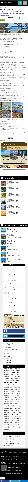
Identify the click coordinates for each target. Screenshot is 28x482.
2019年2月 (6, 405)
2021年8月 (12, 387)
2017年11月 (12, 412)
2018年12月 (18, 405)
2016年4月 (12, 422)
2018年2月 (17, 410)
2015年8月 (6, 426)
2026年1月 (6, 370)
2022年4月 (17, 382)
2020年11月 (12, 391)
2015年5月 (17, 426)
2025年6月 (6, 374)
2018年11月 (6, 407)
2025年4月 (17, 374)
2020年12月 (6, 391)
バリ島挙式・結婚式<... (22, 160)
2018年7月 (6, 408)
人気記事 (8, 15)
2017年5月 (6, 416)
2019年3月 (17, 403)
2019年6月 (17, 401)
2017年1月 (6, 418)
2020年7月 (17, 393)
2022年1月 (17, 384)
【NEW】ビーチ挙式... (5, 160)
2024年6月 (17, 376)
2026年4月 (6, 368)
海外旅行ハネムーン (8, 445)
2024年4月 (6, 378)
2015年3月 (12, 427)
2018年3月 (12, 410)
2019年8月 (6, 401)
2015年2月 (17, 427)
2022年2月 (12, 384)
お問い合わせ (3, 452)
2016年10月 (18, 418)
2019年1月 (12, 405)
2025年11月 (18, 370)
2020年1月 (17, 397)
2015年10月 (12, 424)
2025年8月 (12, 372)
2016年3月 (17, 422)
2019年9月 (18, 399)
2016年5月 (6, 422)
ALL (4, 147)
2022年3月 (6, 384)
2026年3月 (12, 368)
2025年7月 (18, 372)
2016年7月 (12, 420)
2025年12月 (12, 370)
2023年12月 (12, 380)
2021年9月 (6, 387)
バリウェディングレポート (14, 436)
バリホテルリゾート (4, 13)
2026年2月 (17, 368)
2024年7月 (12, 376)
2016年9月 (6, 420)
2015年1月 (6, 429)
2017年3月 (12, 416)
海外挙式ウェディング (17, 148)
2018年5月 (17, 408)
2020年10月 (18, 391)
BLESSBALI (23, 225)
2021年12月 (6, 386)
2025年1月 (6, 376)
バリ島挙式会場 (13, 159)
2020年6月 (6, 395)
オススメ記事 (3, 15)
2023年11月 (18, 380)
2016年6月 (17, 420)
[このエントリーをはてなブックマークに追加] (19, 17)
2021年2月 (12, 389)
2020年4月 (17, 395)
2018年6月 (12, 408)
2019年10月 (12, 399)
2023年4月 (12, 382)
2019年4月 (12, 403)
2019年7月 (12, 401)
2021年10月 (18, 386)
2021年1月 (17, 389)
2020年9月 (6, 393)
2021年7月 (17, 387)
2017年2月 (17, 416)
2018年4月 (6, 410)
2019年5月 (6, 403)
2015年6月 (12, 426)
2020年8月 (12, 393)
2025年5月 (12, 374)
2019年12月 (6, 399)
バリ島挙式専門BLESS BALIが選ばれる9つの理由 (17, 452)
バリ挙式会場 (18, 441)
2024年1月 (6, 380)
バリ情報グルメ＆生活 (9, 439)
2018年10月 (12, 407)
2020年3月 (6, 397)
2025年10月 (6, 372)
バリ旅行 (6, 443)
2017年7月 (17, 414)
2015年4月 (6, 427)
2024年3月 (12, 378)
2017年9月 (6, 414)
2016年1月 (6, 424)
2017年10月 (18, 412)
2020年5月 (12, 395)
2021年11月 (12, 386)
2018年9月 (18, 407)
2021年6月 (6, 389)
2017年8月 (12, 414)
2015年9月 (18, 424)
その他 (5, 436)
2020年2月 (12, 397)
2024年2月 (17, 378)
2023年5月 (6, 382)
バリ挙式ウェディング (10, 148)
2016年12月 (12, 418)
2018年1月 (6, 412)
